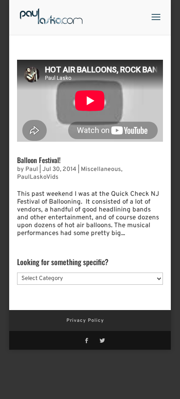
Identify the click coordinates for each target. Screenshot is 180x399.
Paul (31, 169)
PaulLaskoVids (38, 177)
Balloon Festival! (39, 160)
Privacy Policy (85, 320)
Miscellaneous (101, 169)
